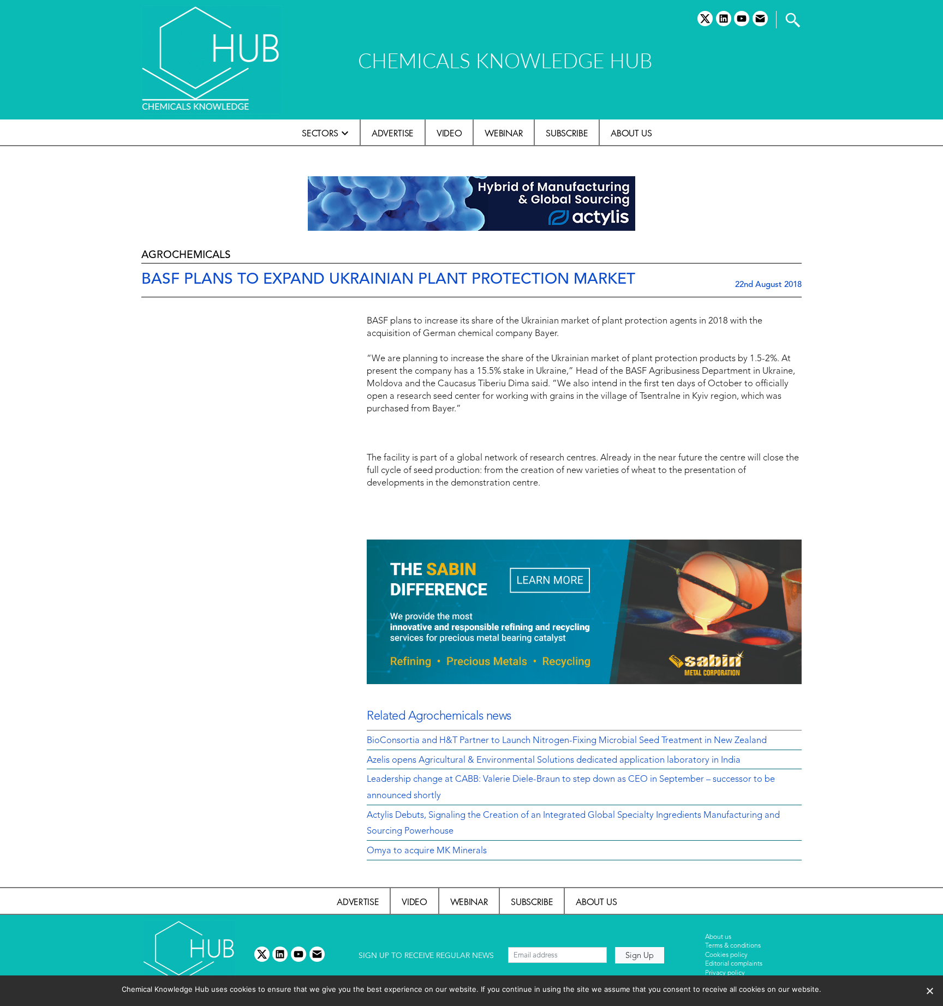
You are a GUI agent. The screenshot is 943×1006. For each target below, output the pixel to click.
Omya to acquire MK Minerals (427, 851)
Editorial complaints (733, 964)
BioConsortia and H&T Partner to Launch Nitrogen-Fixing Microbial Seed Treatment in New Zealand (567, 740)
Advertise (393, 133)
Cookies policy (726, 955)
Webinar (504, 133)
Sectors (320, 133)
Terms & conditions (733, 946)
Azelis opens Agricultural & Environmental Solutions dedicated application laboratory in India (554, 760)
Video (449, 133)
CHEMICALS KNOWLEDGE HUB (505, 60)
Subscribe (567, 133)
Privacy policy (725, 973)
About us (631, 133)
